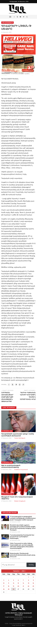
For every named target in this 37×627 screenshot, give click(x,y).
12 (13, 583)
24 (3, 589)
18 (8, 586)
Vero (23, 625)
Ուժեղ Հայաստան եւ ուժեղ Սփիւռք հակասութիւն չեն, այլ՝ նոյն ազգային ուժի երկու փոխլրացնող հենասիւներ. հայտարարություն (22, 546)
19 (13, 586)
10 (3, 583)
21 (23, 586)
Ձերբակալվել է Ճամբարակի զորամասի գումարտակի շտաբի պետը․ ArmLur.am (22, 555)
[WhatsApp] (19, 384)
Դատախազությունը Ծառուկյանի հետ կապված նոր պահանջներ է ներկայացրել (22, 536)
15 (28, 583)
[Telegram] (16, 384)
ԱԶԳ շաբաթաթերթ (7, 22)
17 (3, 586)
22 (28, 586)
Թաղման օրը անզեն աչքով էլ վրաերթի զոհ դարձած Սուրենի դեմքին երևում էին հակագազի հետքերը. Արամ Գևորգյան (22, 527)
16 (33, 583)
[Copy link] (23, 384)
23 (33, 586)
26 (13, 589)
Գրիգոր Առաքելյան (19, 501)
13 (18, 583)
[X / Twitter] (12, 384)
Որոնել (31, 565)
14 (23, 583)
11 (8, 583)
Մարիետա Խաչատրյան (21, 469)
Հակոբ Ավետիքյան (19, 438)
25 (8, 589)
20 (18, 586)
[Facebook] (8, 384)
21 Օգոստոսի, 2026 (7, 431)
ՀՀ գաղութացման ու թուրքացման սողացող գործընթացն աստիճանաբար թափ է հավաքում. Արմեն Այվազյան (23, 518)
